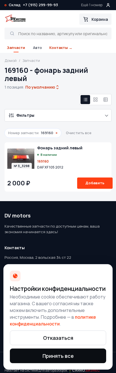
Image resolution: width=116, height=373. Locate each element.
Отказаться (58, 337)
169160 (43, 161)
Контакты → (60, 47)
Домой (11, 60)
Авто (37, 47)
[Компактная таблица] (105, 99)
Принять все (58, 355)
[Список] (85, 99)
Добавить (94, 182)
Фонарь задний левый (59, 148)
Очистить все (79, 132)
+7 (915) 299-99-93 (40, 4)
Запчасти (16, 47)
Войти (108, 5)
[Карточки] (95, 99)
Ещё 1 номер (91, 4)
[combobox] (40, 87)
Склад (15, 4)
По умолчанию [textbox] (39, 87)
